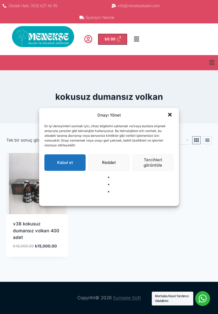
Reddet (109, 162)
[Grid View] (196, 140)
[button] (170, 115)
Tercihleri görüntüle (153, 162)
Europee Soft (127, 297)
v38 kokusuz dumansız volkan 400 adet (36, 230)
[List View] (207, 140)
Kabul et (65, 162)
